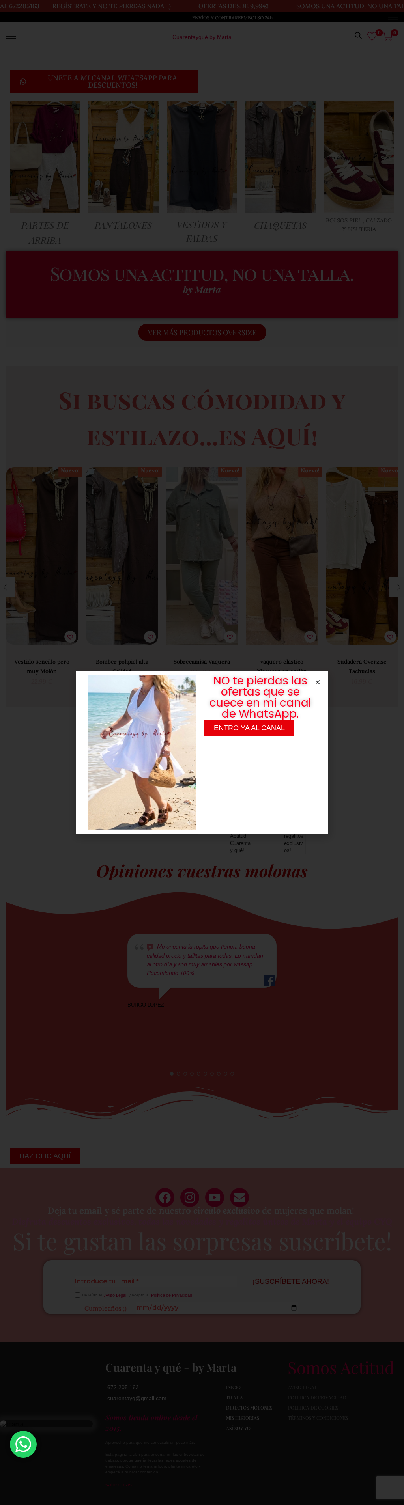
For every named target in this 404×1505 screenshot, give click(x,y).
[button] (317, 682)
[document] (202, 752)
